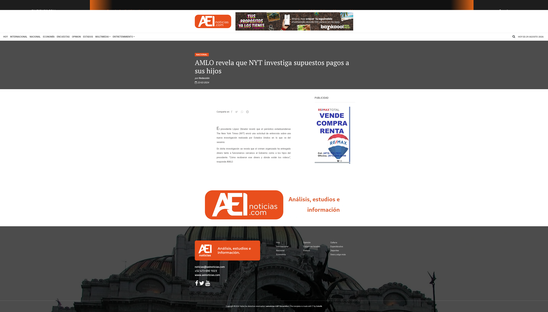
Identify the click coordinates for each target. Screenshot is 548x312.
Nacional (35, 36)
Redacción (204, 78)
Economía (49, 36)
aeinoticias (270, 306)
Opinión (307, 242)
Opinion (76, 36)
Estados (88, 36)
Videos (306, 250)
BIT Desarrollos (283, 306)
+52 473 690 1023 (206, 271)
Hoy (6, 36)
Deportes (334, 250)
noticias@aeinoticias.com (210, 267)
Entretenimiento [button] (123, 36)
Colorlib (319, 306)
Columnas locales (311, 246)
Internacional (18, 36)
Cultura (333, 242)
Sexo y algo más (338, 254)
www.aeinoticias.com (207, 275)
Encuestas (63, 36)
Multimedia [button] (102, 36)
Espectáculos (336, 246)
